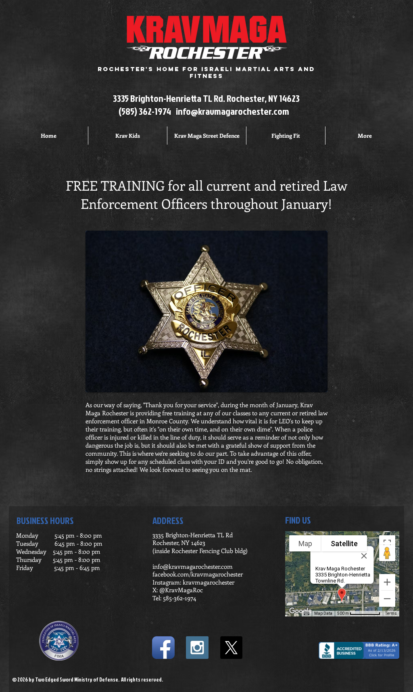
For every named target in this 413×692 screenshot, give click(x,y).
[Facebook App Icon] (163, 647)
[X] (231, 647)
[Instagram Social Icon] (197, 647)
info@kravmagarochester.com (232, 111)
